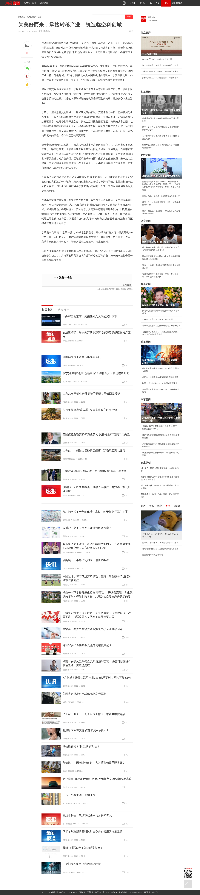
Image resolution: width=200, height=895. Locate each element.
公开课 (177, 506)
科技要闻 (146, 341)
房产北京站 (127, 285)
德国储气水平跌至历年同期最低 (82, 357)
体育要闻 (146, 220)
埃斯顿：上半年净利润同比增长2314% (86, 560)
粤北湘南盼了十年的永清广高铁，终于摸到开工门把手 (95, 511)
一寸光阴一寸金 (63, 277)
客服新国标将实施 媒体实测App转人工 (86, 730)
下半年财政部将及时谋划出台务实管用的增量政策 (92, 831)
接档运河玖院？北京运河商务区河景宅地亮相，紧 (161, 77)
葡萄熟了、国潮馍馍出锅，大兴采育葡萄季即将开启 (94, 762)
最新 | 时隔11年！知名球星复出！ (83, 847)
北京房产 (146, 32)
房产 (143, 506)
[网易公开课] (133, 3)
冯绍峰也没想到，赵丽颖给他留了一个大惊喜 (161, 325)
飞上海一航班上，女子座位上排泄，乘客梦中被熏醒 (94, 714)
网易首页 (27, 3)
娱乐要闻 (146, 284)
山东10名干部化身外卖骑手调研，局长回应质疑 (91, 393)
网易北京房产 (31, 17)
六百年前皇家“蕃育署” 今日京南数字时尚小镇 (90, 409)
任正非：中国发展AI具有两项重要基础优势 (160, 377)
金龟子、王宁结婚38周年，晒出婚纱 (157, 319)
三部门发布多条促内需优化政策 (82, 863)
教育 (159, 506)
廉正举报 (147, 892)
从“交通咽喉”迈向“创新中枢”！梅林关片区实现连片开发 (96, 373)
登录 (166, 3)
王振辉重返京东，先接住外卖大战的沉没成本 (90, 316)
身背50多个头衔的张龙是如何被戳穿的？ (87, 645)
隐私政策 (114, 892)
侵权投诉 (155, 892)
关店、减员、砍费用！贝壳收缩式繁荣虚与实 (161, 196)
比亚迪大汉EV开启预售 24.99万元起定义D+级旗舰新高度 (97, 778)
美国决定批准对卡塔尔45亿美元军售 (84, 693)
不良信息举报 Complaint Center (130, 892)
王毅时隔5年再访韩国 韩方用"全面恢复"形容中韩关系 (95, 470)
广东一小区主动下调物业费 (79, 795)
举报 (131, 31)
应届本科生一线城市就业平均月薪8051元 (87, 815)
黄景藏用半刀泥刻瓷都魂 (152, 555)
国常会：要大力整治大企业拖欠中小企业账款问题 (92, 629)
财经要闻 (146, 155)
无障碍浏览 (43, 3)
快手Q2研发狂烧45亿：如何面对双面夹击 (159, 383)
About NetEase (71, 892)
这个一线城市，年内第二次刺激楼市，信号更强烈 (161, 65)
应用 (34, 3)
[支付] (151, 3)
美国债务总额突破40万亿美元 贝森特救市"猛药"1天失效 (96, 434)
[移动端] (124, 3)
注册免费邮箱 (177, 3)
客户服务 (106, 892)
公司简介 (82, 892)
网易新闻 (151, 17)
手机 (151, 506)
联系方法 (90, 892)
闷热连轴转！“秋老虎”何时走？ (81, 746)
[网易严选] (143, 3)
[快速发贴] (27, 45)
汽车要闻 (146, 399)
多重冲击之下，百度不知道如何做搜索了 (87, 527)
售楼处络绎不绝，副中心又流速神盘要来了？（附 (161, 71)
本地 (168, 506)
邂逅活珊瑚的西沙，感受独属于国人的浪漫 (160, 549)
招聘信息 (98, 892)
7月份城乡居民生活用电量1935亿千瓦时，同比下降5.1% (97, 677)
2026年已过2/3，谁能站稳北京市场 (157, 59)
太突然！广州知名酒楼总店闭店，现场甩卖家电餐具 (94, 450)
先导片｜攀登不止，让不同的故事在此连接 (160, 542)
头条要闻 (146, 91)
